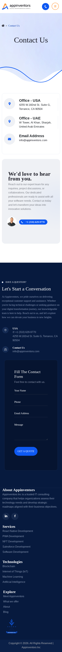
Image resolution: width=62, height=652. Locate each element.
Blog (5, 612)
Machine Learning (13, 576)
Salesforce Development (16, 546)
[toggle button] (55, 6)
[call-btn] (45, 6)
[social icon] (6, 516)
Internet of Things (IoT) (15, 571)
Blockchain (9, 566)
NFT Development (13, 541)
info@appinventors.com (33, 140)
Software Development (15, 552)
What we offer (11, 601)
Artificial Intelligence (14, 582)
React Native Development (18, 531)
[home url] (3, 26)
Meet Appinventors (13, 596)
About (6, 606)
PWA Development (13, 536)
